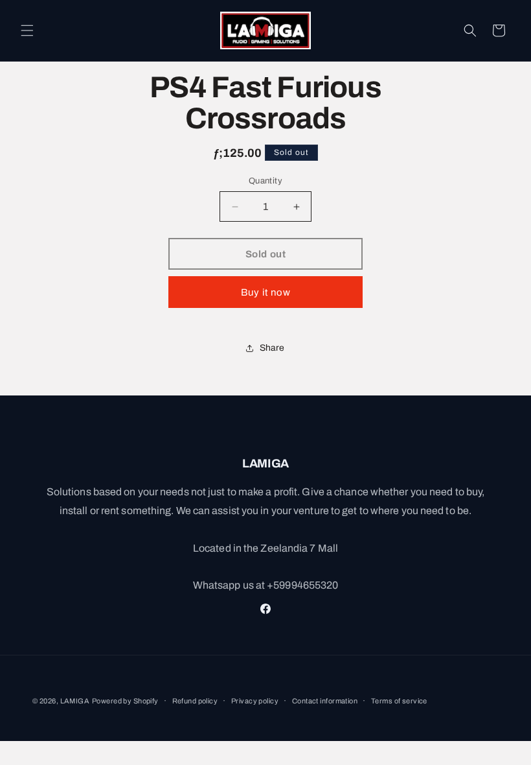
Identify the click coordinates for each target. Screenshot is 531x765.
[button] (27, 30)
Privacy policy (254, 701)
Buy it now (266, 292)
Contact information (324, 701)
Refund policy (195, 701)
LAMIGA (75, 701)
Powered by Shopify (125, 701)
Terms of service (399, 701)
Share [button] (272, 348)
